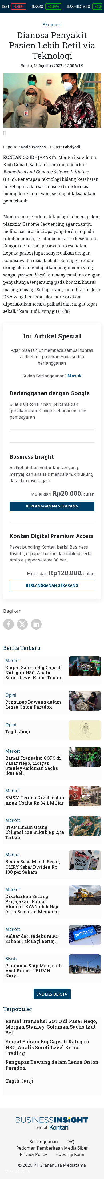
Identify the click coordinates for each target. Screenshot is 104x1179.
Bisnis (11, 959)
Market (12, 660)
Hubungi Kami (69, 1154)
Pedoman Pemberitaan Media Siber (52, 1148)
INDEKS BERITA (52, 994)
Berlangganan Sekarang (52, 506)
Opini (10, 695)
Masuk (74, 376)
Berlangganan (43, 1142)
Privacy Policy (33, 1154)
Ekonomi (52, 24)
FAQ (70, 1142)
